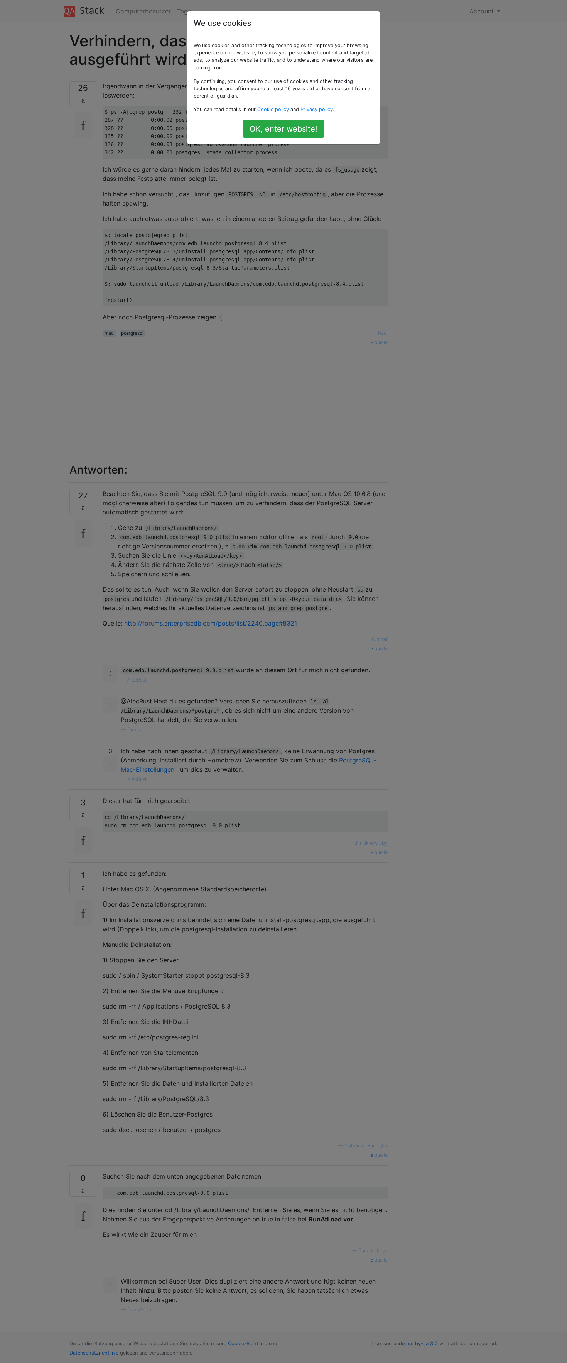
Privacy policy (316, 109)
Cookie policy (273, 109)
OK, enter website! (283, 128)
